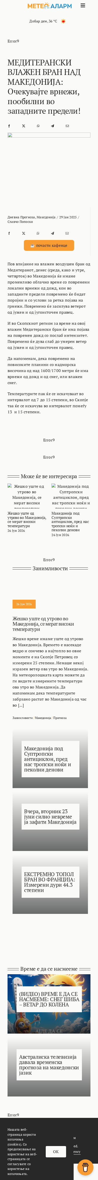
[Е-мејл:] (67, 126)
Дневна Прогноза (21, 217)
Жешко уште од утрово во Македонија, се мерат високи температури (27, 519)
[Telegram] (52, 126)
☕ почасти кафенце (48, 245)
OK (56, 1151)
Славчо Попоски (20, 221)
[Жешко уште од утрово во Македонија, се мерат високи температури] (27, 486)
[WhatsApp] (38, 126)
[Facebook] (9, 126)
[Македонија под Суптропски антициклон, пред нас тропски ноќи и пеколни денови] (71, 486)
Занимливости (23, 718)
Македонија (46, 217)
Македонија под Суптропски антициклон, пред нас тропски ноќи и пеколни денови (70, 521)
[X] (24, 126)
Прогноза (60, 718)
